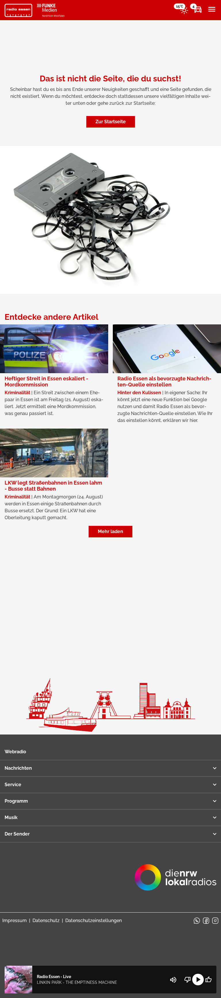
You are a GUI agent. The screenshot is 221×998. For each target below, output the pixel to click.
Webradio (15, 751)
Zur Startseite (111, 121)
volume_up (173, 980)
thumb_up (208, 979)
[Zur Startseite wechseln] (18, 10)
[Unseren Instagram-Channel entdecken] (215, 920)
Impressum (14, 920)
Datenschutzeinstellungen (93, 920)
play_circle (198, 979)
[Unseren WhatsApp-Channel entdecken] (196, 920)
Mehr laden (110, 531)
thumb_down (187, 979)
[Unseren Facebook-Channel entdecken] (206, 920)
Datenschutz (46, 920)
